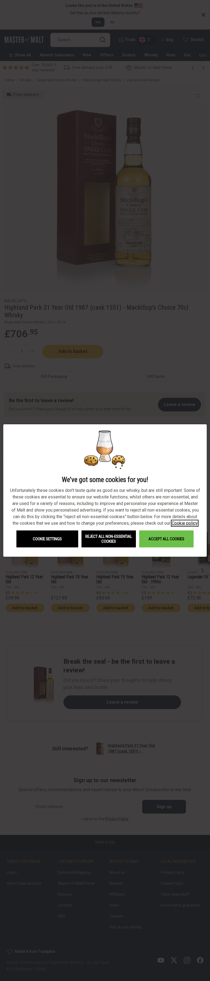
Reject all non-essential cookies (108, 539)
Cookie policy (185, 523)
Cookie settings (47, 538)
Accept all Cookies (166, 538)
